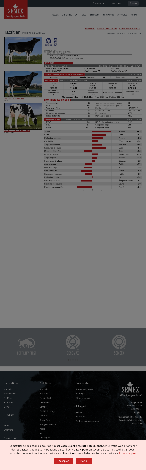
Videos (79, 412)
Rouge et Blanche (48, 424)
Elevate (7, 406)
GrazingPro (45, 437)
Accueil (55, 15)
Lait (77, 15)
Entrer (134, 3)
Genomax (44, 402)
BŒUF (84, 15)
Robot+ (43, 415)
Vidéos (118, 3)
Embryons (94, 15)
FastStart (44, 393)
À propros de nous (84, 389)
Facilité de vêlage (48, 411)
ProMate (8, 398)
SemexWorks (10, 393)
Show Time (45, 420)
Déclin (84, 461)
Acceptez (63, 461)
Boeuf (7, 425)
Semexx (43, 406)
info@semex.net (134, 420)
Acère (42, 428)
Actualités (122, 15)
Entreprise (67, 15)
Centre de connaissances (87, 421)
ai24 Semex (9, 402)
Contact (134, 15)
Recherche (99, 3)
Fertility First (45, 398)
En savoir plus (127, 453)
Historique (80, 393)
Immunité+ (9, 389)
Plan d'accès (137, 423)
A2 (41, 433)
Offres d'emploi (83, 398)
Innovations (108, 15)
